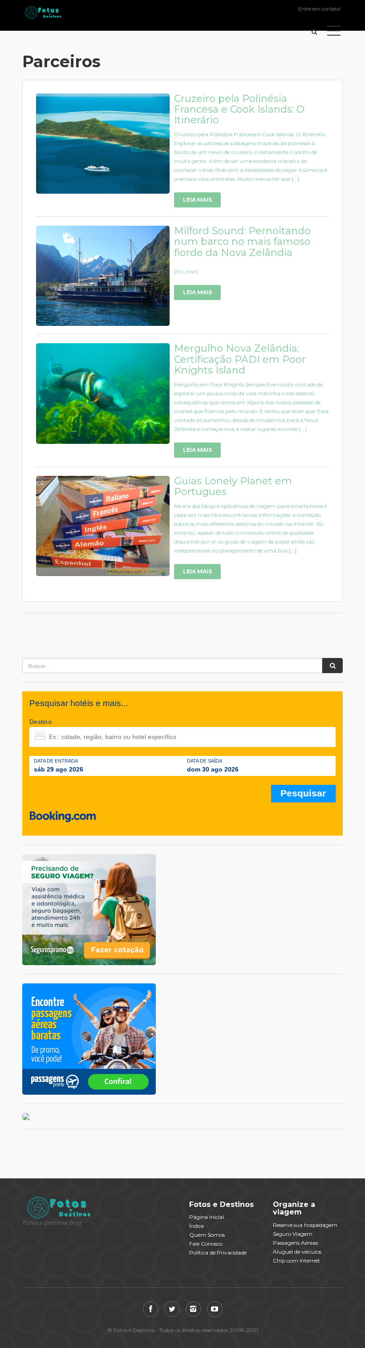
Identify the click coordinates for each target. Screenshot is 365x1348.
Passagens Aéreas (295, 1242)
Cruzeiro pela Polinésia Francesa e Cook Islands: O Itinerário (239, 109)
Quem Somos (207, 1234)
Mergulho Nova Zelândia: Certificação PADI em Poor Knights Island (240, 359)
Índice (196, 1225)
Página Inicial (206, 1217)
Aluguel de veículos (297, 1251)
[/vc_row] (186, 271)
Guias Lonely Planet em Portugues (233, 486)
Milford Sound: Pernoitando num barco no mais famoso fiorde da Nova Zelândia (242, 241)
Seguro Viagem (292, 1233)
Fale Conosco (206, 1243)
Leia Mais (197, 199)
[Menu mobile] (334, 32)
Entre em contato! (319, 9)
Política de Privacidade (218, 1252)
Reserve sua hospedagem (305, 1225)
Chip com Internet (296, 1260)
